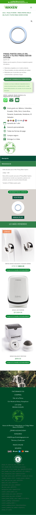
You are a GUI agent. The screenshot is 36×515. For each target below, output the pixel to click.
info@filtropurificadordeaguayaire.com (18, 437)
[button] (31, 21)
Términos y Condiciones (18, 440)
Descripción (5, 158)
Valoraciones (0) (6, 164)
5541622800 (18, 434)
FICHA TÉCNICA (18, 197)
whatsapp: (16, 96)
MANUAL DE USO (18, 217)
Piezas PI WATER (11, 13)
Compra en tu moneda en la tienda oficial (17, 79)
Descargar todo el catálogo (18, 192)
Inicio (4, 13)
